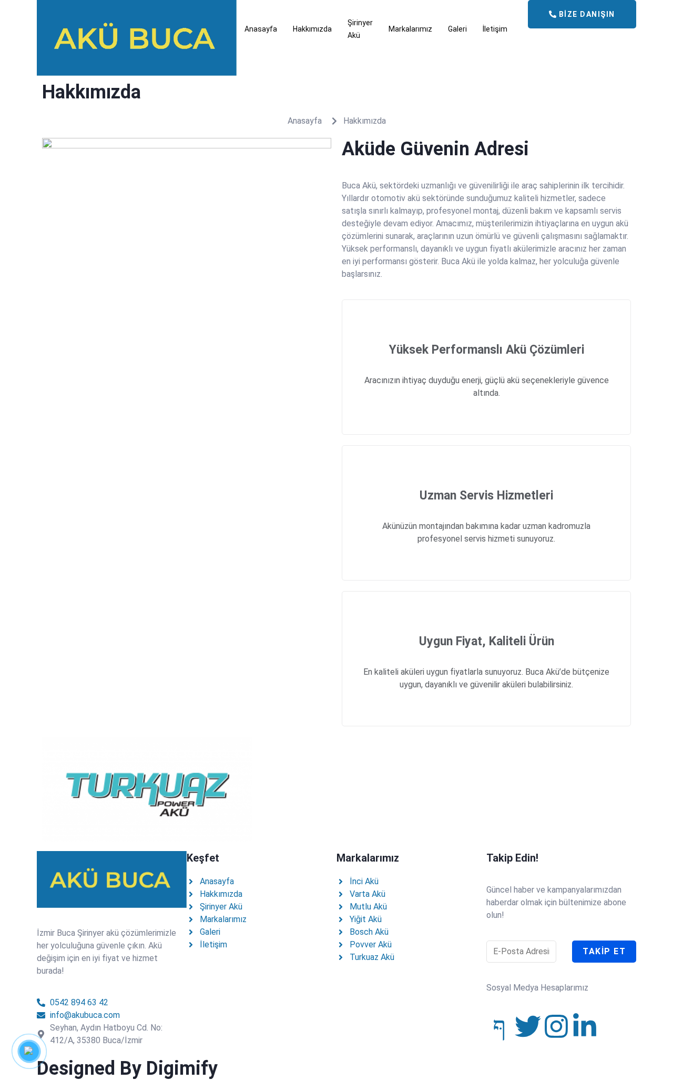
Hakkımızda (312, 29)
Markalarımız (410, 29)
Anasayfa (260, 29)
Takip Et (604, 951)
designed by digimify (127, 1068)
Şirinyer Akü (360, 28)
